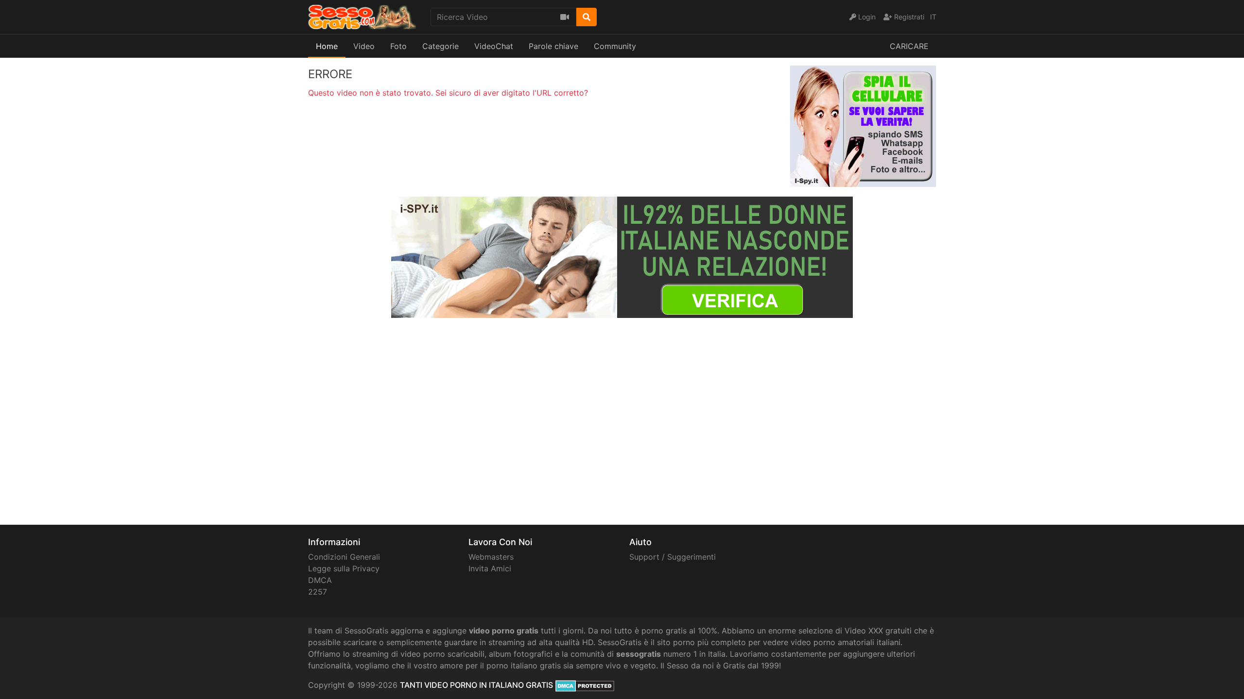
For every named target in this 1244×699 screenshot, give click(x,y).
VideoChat (493, 46)
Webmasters (491, 557)
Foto (398, 46)
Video (364, 46)
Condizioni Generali (344, 557)
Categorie (440, 46)
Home (327, 46)
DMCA (320, 580)
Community (615, 46)
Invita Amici (489, 568)
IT (933, 17)
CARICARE (909, 46)
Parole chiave (553, 46)
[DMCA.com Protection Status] (584, 685)
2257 (317, 592)
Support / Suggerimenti (672, 557)
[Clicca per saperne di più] (622, 256)
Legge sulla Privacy (344, 568)
